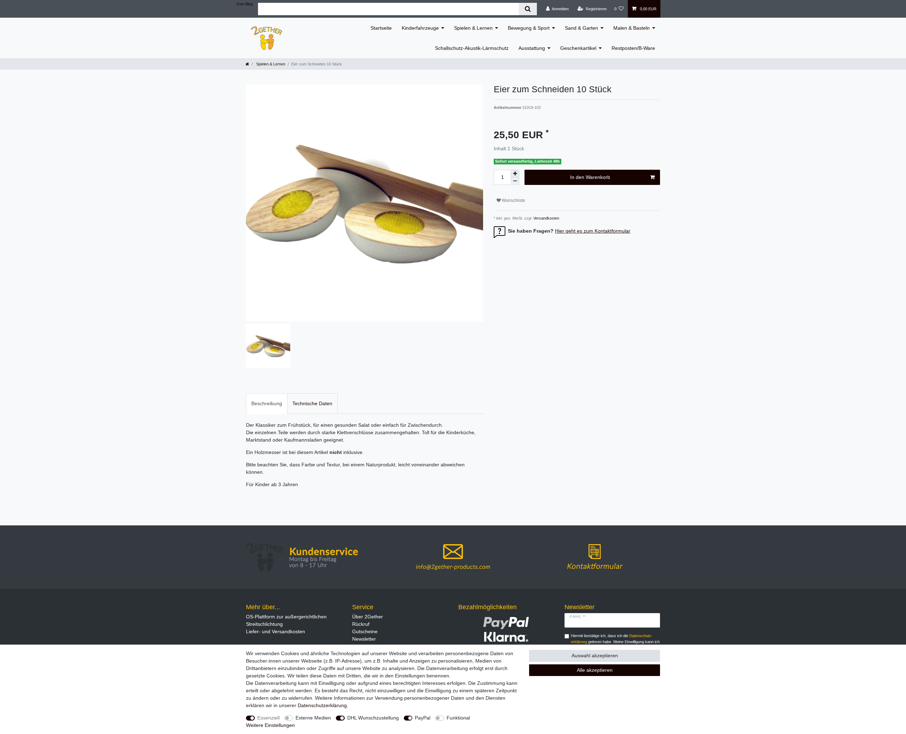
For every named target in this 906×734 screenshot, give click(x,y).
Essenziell (268, 718)
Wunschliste (513, 200)
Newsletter (364, 639)
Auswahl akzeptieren (595, 655)
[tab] (266, 403)
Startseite (381, 28)
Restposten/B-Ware (633, 48)
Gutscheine (365, 631)
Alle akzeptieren (595, 670)
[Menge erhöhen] (515, 173)
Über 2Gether (367, 616)
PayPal (422, 718)
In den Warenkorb (590, 177)
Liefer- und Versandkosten (275, 631)
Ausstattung (531, 48)
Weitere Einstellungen (270, 725)
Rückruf (360, 624)
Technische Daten (312, 403)
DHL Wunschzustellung (373, 718)
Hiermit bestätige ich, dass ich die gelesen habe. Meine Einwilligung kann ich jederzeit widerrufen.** (615, 642)
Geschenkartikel (578, 48)
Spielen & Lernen (473, 28)
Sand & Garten (581, 28)
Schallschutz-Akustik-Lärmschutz (472, 48)
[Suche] (528, 9)
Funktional (458, 718)
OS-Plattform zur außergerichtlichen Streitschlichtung (286, 620)
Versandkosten (545, 218)
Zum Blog (244, 4)
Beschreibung (266, 403)
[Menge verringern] (515, 181)
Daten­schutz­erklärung (322, 705)
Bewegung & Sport (529, 28)
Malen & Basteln (631, 28)
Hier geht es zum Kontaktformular (592, 231)
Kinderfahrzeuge (420, 28)
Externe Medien (313, 718)
